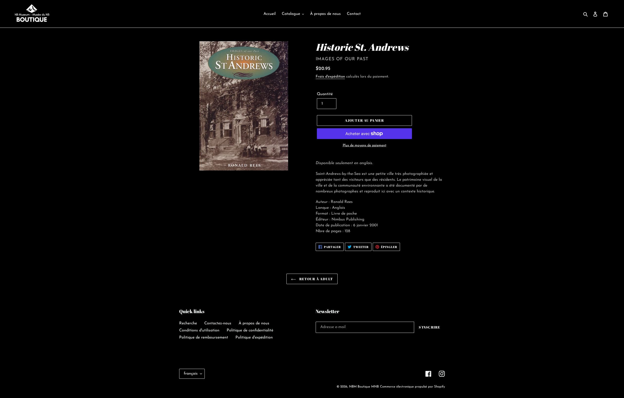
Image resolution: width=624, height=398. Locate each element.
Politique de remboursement (203, 337)
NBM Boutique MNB (364, 386)
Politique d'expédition (254, 337)
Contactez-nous (217, 323)
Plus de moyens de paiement (364, 145)
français (191, 374)
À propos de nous (254, 323)
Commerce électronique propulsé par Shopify (412, 386)
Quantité (325, 94)
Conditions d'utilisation (199, 330)
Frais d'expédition (330, 77)
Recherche (188, 323)
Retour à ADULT (315, 279)
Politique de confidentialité (250, 330)
